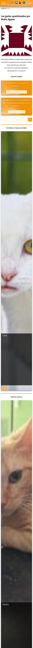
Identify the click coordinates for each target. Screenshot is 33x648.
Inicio (8, 8)
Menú (29, 3)
